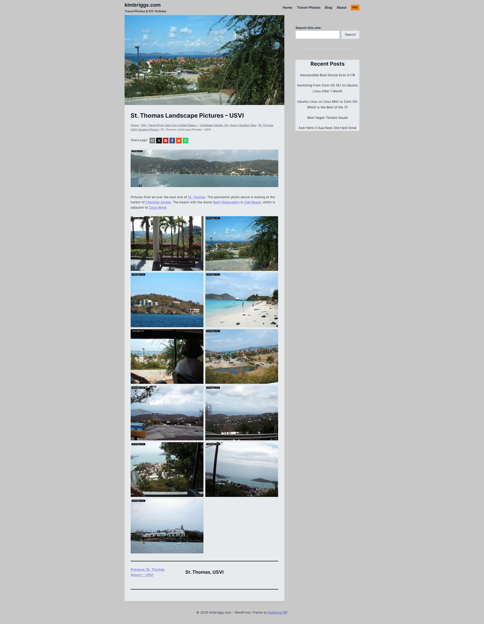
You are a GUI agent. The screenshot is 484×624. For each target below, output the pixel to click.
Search (350, 35)
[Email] (152, 140)
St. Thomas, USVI (204, 572)
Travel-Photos (308, 7)
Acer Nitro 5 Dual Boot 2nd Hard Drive (327, 128)
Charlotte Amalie (158, 202)
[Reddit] (179, 140)
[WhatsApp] (185, 140)
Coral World (157, 207)
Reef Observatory (226, 202)
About (342, 7)
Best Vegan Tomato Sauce (327, 118)
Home (287, 7)
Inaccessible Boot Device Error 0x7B (327, 75)
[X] (159, 140)
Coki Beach (252, 202)
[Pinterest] (165, 140)
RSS (355, 7)
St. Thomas (196, 197)
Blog (328, 7)
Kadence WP (278, 612)
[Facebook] (172, 140)
